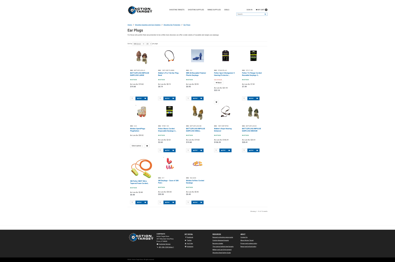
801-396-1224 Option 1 (166, 247)
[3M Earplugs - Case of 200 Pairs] (169, 163)
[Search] (265, 14)
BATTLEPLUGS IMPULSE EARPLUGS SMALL (195, 130)
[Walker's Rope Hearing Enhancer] (225, 111)
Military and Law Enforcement (222, 250)
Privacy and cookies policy (248, 243)
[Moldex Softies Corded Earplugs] (197, 163)
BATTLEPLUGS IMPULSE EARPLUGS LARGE (139, 74)
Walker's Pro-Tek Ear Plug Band (168, 74)
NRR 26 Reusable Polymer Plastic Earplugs (196, 74)
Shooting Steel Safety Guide (222, 253)
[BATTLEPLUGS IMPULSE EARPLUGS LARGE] (141, 57)
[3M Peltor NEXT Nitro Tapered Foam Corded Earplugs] (141, 168)
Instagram (190, 247)
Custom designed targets (221, 240)
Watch (219, 83)
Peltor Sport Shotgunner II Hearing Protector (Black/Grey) (224, 74)
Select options (136, 146)
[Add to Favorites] (145, 98)
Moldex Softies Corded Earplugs (195, 182)
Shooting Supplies (196, 10)
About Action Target (247, 240)
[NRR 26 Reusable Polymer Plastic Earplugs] (197, 55)
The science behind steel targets (223, 247)
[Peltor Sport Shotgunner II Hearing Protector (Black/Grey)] (225, 55)
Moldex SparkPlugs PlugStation (137, 130)
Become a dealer (218, 243)
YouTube (190, 243)
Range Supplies (214, 10)
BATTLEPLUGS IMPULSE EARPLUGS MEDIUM (251, 130)
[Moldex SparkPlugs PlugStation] (141, 111)
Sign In (249, 10)
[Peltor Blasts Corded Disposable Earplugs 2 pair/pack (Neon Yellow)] (169, 111)
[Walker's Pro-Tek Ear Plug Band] (169, 55)
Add (139, 98)
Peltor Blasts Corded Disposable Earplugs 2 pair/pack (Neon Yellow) (167, 130)
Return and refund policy (248, 247)
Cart (262, 10)
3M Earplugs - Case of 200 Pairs (168, 182)
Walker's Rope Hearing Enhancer (223, 130)
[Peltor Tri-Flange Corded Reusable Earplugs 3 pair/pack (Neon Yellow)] (253, 55)
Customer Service (164, 244)
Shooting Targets (176, 10)
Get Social (189, 234)
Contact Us (243, 237)
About (242, 234)
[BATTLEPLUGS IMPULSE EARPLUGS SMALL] (197, 112)
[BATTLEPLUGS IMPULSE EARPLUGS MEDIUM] (253, 112)
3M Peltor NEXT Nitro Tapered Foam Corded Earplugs (139, 182)
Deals (226, 10)
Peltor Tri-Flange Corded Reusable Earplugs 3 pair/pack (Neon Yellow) (252, 74)
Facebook (190, 237)
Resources (217, 234)
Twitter (189, 240)
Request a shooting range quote (223, 237)
